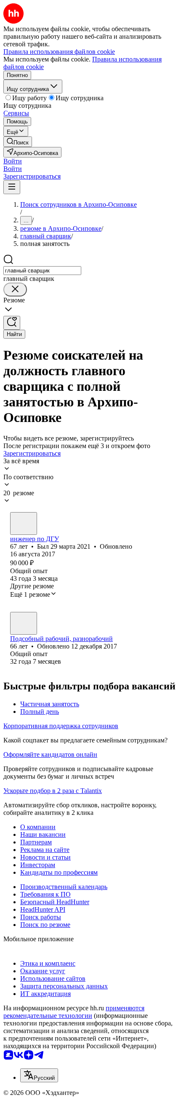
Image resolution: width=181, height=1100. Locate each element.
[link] (17, 141)
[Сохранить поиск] (11, 323)
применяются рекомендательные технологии (73, 1011)
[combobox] (42, 270)
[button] (12, 161)
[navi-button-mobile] (11, 187)
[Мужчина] (23, 523)
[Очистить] (15, 289)
